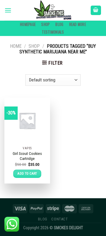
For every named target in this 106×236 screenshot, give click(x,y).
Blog (59, 24)
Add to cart (27, 174)
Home (15, 46)
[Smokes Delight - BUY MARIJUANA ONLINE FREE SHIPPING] (53, 10)
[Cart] (96, 10)
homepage (28, 24)
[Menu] (7, 10)
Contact (59, 219)
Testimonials (53, 32)
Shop (45, 24)
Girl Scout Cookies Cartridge (27, 156)
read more (77, 24)
